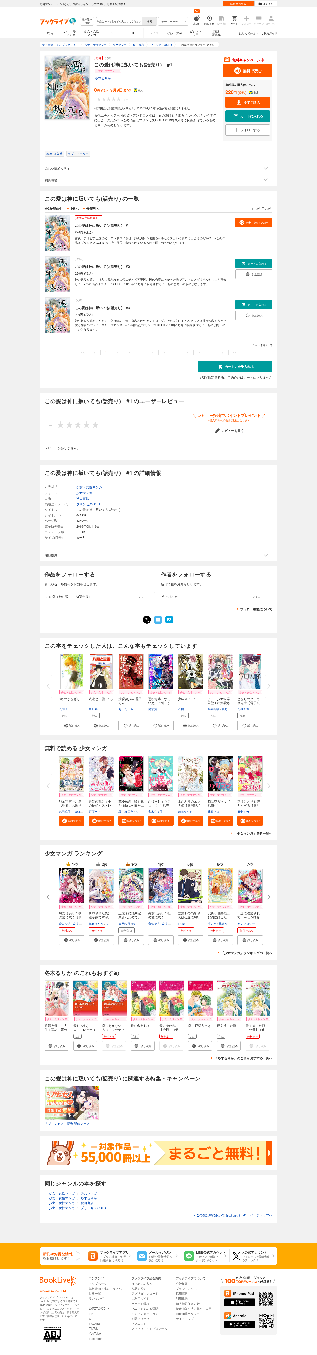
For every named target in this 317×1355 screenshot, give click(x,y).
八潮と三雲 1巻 (101, 698)
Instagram (95, 1323)
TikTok (93, 1328)
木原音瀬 (141, 811)
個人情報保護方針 (188, 1303)
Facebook (95, 1338)
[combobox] (118, 21)
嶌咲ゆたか (96, 923)
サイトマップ (185, 1318)
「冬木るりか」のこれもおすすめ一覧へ (243, 1058)
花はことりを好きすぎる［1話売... (248, 805)
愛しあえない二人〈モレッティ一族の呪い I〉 (84, 1029)
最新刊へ (92, 208)
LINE (92, 1313)
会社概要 (182, 1283)
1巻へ (74, 208)
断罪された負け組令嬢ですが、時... (100, 917)
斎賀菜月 (65, 923)
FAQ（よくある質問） (146, 1308)
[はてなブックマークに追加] (169, 623)
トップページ (98, 1283)
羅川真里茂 (125, 811)
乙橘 (181, 709)
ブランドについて (188, 1288)
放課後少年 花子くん (130, 700)
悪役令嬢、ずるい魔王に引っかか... (159, 702)
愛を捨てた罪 (226, 1025)
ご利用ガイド (269, 33)
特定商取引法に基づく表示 (193, 1308)
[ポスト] (147, 620)
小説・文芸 (174, 33)
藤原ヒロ (213, 811)
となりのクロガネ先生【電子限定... (248, 702)
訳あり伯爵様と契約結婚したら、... (219, 917)
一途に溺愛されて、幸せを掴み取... (248, 917)
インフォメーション (145, 1313)
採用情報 (182, 1293)
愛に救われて (140, 1025)
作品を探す (139, 1288)
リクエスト (139, 1323)
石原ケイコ (96, 811)
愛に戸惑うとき (199, 1025)
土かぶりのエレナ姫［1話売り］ (190, 803)
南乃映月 (124, 923)
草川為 (93, 709)
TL (133, 33)
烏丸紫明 (79, 923)
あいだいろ (125, 709)
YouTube (95, 1333)
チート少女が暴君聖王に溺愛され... (219, 702)
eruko (181, 923)
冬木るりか (103, 78)
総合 (50, 33)
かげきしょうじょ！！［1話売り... (159, 805)
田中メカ (243, 811)
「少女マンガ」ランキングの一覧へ (246, 952)
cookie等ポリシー (188, 1313)
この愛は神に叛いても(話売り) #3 (102, 307)
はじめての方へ (248, 33)
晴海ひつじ (185, 811)
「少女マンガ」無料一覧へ (253, 833)
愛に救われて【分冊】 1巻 (169, 1027)
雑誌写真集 (216, 33)
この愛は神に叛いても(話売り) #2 (102, 266)
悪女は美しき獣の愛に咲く (159, 915)
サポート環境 (140, 1303)
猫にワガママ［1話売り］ (220, 803)
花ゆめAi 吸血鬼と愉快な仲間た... (131, 803)
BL (112, 33)
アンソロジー (246, 923)
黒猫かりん (226, 923)
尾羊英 (152, 709)
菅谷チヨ (243, 709)
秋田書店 (82, 498)
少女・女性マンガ (91, 33)
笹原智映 (213, 709)
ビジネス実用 (196, 33)
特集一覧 (95, 1293)
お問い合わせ (140, 1318)
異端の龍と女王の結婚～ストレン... (100, 805)
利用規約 (182, 1298)
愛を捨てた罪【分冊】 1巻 (255, 1027)
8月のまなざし (69, 698)
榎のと (212, 923)
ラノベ (154, 33)
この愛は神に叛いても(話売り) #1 (102, 225)
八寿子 (63, 709)
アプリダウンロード (145, 1293)
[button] (71, 725)
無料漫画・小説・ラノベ (105, 1288)
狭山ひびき (139, 923)
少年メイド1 (187, 698)
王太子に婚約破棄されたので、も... (129, 917)
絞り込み (87, 21)
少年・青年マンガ (70, 33)
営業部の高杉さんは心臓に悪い (189, 915)
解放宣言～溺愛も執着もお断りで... (70, 805)
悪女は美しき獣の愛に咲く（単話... (70, 917)
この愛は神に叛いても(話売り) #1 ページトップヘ (232, 1215)
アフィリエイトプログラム (149, 1328)
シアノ (110, 923)
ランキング (96, 1298)
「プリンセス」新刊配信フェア (67, 1123)
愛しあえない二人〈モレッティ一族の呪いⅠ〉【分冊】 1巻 (113, 1031)
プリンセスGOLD (88, 504)
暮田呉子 (65, 811)
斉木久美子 (155, 811)
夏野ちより (229, 709)
